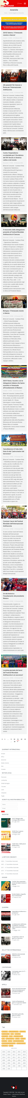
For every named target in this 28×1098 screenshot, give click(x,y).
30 (14, 741)
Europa (3, 753)
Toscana (3, 786)
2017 (14, 1054)
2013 (8, 1057)
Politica (10, 1040)
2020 (24, 1051)
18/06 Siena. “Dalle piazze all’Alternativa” (19, 844)
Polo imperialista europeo (18, 1040)
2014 (3, 1057)
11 (18, 739)
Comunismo (18, 1033)
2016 (19, 1054)
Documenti (5, 163)
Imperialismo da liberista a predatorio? (19, 912)
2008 (8, 1060)
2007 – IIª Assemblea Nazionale (9, 864)
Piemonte (3, 777)
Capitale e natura (6, 1033)
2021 (19, 1051)
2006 (19, 1060)
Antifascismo (22, 1031)
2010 (24, 1057)
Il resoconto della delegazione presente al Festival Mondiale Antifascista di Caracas (14, 232)
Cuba (11, 1036)
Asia (2, 766)
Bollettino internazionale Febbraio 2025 (18, 954)
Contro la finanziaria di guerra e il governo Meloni (19, 1002)
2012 (14, 1057)
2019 (3, 1054)
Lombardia (4, 780)
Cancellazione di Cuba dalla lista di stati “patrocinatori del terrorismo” (13, 451)
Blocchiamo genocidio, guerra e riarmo (18, 1014)
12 (21, 739)
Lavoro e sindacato (10, 1038)
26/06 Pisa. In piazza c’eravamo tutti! (17, 831)
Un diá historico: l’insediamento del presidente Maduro (13, 596)
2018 (8, 1054)
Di (10, 38)
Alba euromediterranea (14, 1031)
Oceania (3, 769)
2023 (8, 1051)
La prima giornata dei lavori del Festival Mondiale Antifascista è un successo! (13, 672)
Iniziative (5, 38)
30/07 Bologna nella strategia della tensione (18, 819)
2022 (14, 1051)
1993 (3, 1068)
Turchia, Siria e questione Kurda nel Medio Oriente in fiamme (19, 883)
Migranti (17, 1038)
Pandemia (4, 1040)
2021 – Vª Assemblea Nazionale (9, 874)
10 (14, 739)
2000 (24, 1063)
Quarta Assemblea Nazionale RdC (9, 1043)
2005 (24, 1060)
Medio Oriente (5, 763)
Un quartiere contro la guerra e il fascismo (18, 937)
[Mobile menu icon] (24, 3)
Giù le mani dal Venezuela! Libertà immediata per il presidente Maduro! (19, 990)
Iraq (3, 1038)
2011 (19, 1057)
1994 (24, 1065)
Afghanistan (5, 1031)
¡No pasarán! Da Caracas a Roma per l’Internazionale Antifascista (12, 87)
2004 (3, 1063)
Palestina (23, 1038)
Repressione (5, 1045)
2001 (19, 1063)
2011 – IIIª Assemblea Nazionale (10, 867)
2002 (14, 1063)
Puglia (2, 796)
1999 (3, 1065)
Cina (12, 1033)
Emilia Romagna (5, 783)
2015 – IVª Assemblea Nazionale (9, 870)
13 (25, 739)
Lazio (2, 789)
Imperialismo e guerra (18, 1036)
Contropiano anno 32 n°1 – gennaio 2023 (19, 972)
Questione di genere (21, 1043)
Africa (2, 756)
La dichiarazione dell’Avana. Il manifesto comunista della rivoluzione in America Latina (19, 926)
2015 (24, 1054)
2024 (3, 1051)
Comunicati (6, 92)
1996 (19, 1065)
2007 (14, 1060)
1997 (14, 1065)
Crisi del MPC (5, 1036)
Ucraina (11, 1045)
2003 (8, 1063)
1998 (8, 1065)
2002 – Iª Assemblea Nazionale (9, 861)
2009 (3, 1060)
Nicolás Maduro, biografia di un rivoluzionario (19, 894)
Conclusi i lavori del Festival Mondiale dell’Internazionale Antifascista (13, 523)
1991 (8, 1068)
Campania (3, 793)
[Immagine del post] (5, 823)
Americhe (3, 760)
